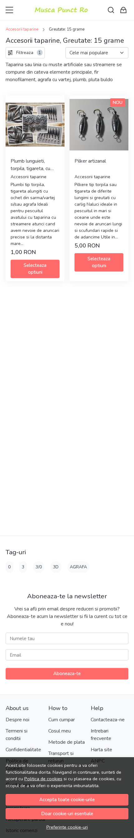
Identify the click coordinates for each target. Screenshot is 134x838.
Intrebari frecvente (101, 735)
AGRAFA (78, 567)
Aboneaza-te (67, 673)
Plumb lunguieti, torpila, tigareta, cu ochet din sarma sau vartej (32, 165)
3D (56, 567)
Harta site (101, 749)
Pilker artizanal (90, 161)
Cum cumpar (61, 719)
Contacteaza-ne (108, 719)
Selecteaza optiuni (35, 269)
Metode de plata (66, 742)
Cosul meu (59, 731)
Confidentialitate (23, 749)
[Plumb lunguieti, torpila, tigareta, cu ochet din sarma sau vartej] (35, 124)
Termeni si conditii (16, 735)
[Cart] (123, 10)
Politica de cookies (43, 779)
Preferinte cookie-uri (67, 827)
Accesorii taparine (22, 29)
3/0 (39, 567)
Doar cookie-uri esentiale (67, 814)
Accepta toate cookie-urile (67, 799)
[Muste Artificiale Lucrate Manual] (61, 10)
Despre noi (17, 719)
